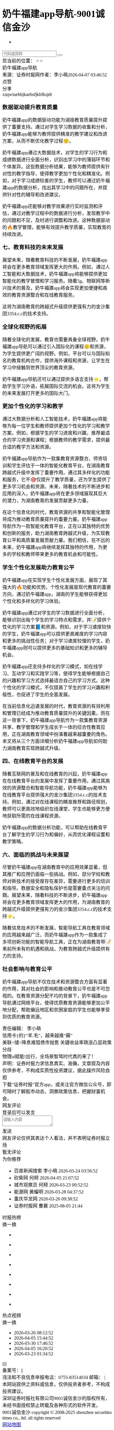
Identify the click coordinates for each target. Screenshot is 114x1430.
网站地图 (11, 1424)
